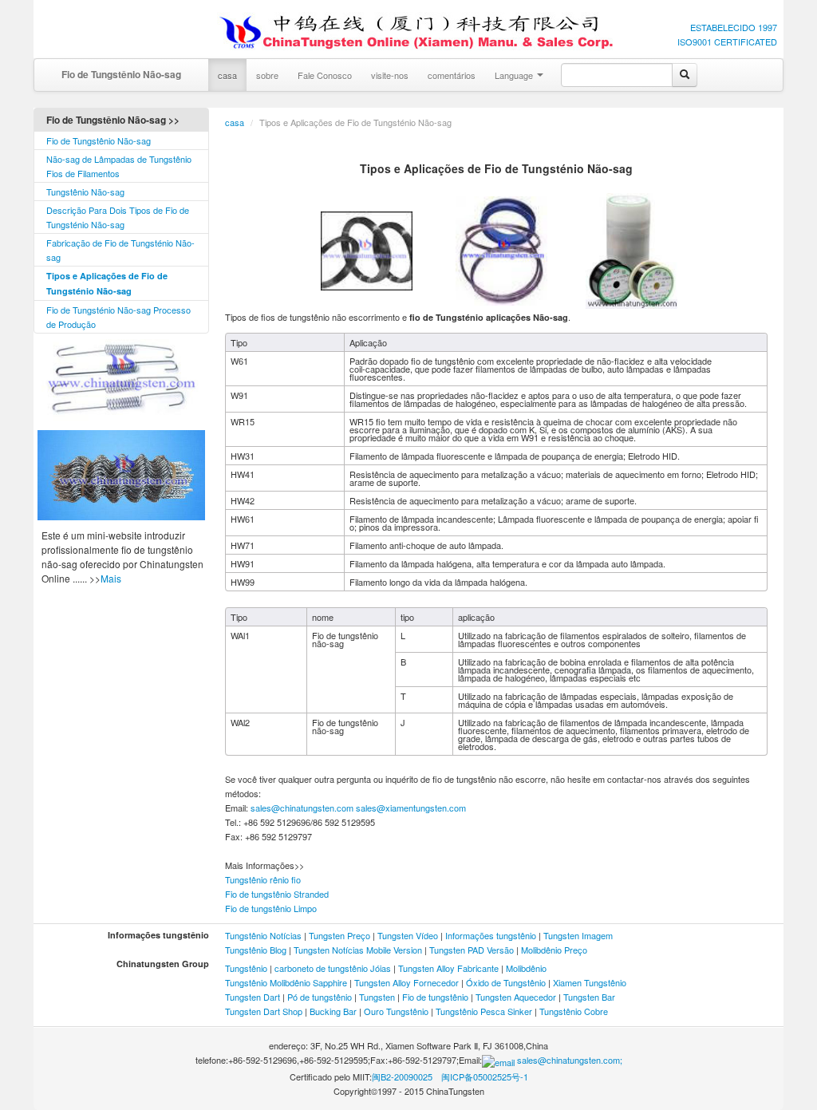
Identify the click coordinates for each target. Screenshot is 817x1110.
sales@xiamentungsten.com (411, 807)
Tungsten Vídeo (407, 935)
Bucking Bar (333, 1011)
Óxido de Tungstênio (506, 982)
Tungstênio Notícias (263, 935)
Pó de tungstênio (319, 996)
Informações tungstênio (490, 935)
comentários (452, 75)
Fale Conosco (325, 75)
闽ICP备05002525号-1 (484, 1076)
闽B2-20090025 (402, 1076)
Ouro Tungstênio (396, 1011)
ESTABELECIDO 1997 (733, 27)
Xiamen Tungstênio (589, 982)
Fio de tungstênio (435, 996)
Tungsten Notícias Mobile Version (358, 949)
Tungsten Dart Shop (263, 1011)
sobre (267, 75)
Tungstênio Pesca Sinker (484, 1011)
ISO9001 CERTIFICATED (727, 41)
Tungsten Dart (252, 996)
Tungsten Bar (589, 996)
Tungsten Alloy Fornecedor (406, 982)
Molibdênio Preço (554, 949)
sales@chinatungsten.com (300, 807)
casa (227, 75)
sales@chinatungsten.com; (568, 1059)
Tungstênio (246, 968)
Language (515, 75)
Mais (111, 578)
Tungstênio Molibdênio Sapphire (287, 982)
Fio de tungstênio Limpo (271, 908)
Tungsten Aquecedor (516, 996)
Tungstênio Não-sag (85, 191)
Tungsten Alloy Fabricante (448, 968)
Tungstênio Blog (255, 949)
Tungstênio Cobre (573, 1011)
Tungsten (377, 996)
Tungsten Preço (339, 935)
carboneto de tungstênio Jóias (332, 968)
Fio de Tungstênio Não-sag (121, 74)
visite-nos (389, 75)
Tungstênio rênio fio (263, 879)
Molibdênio (526, 968)
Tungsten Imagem (578, 935)
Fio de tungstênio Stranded (277, 893)
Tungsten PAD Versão (471, 949)
